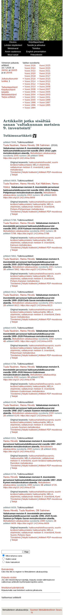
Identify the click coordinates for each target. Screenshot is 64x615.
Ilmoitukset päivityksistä (12, 587)
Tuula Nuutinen (11, 145)
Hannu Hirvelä (27, 145)
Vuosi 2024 (30, 68)
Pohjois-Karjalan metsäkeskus (25, 281)
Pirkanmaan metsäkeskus (22, 353)
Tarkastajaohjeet (9, 87)
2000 (51, 339)
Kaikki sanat (11, 559)
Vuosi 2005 (44, 92)
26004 (4, 70)
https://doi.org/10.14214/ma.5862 (36, 269)
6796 (40, 377)
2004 (29, 195)
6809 (54, 195)
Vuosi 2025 (44, 65)
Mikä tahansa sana (14, 556)
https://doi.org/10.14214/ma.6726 (19, 487)
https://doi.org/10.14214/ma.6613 (36, 305)
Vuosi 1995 (44, 105)
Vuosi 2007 (44, 89)
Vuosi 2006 (30, 92)
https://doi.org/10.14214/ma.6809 (19, 197)
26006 (9, 73)
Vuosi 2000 (30, 100)
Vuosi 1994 (30, 108)
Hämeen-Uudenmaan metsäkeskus (27, 391)
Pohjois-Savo (24, 535)
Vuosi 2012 (30, 84)
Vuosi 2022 (30, 71)
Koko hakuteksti (13, 562)
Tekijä (14, 468)
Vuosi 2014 (30, 81)
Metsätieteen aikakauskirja (43, 153)
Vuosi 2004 (30, 94)
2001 (51, 267)
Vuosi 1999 (44, 100)
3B (42, 195)
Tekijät (14, 174)
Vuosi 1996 (30, 105)
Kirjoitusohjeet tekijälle (8, 90)
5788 (13, 233)
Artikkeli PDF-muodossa (50, 172)
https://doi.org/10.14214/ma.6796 (19, 379)
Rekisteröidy (7, 569)
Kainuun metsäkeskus (21, 245)
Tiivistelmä (15, 172)
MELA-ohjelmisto (41, 165)
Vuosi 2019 (44, 73)
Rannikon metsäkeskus (21, 463)
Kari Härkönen (43, 183)
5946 (40, 155)
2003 (42, 231)
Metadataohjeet (9, 94)
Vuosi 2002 (30, 97)
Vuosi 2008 (30, 89)
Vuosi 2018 (30, 76)
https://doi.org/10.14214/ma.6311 (19, 451)
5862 (16, 269)
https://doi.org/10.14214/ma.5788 (33, 233)
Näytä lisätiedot (30, 172)
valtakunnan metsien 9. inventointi (26, 167)
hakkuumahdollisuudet (40, 162)
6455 (16, 341)
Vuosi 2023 (44, 68)
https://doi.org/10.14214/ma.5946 (19, 158)
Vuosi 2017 (44, 76)
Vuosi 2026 (30, 65)
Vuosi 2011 (44, 84)
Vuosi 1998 (30, 102)
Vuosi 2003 (44, 94)
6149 (16, 415)
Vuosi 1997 (44, 102)
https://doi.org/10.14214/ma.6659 (33, 523)
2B (28, 155)
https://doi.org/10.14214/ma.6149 (36, 415)
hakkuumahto (39, 204)
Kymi (57, 496)
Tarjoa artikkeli (8, 97)
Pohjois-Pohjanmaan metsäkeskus (27, 209)
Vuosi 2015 (44, 78)
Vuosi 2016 (30, 78)
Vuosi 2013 (44, 81)
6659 (13, 523)
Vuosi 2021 (44, 71)
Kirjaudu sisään (9, 577)
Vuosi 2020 (30, 73)
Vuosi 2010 (30, 86)
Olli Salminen (43, 145)
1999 (29, 485)
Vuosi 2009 (44, 86)
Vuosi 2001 (44, 97)
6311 (54, 449)
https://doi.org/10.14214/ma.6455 (36, 341)
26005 (14, 70)
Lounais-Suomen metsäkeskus (25, 427)
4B (4, 341)
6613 (16, 305)
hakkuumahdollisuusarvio (41, 202)
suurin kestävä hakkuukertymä (46, 460)
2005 (16, 155)
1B (42, 449)
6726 (54, 485)
